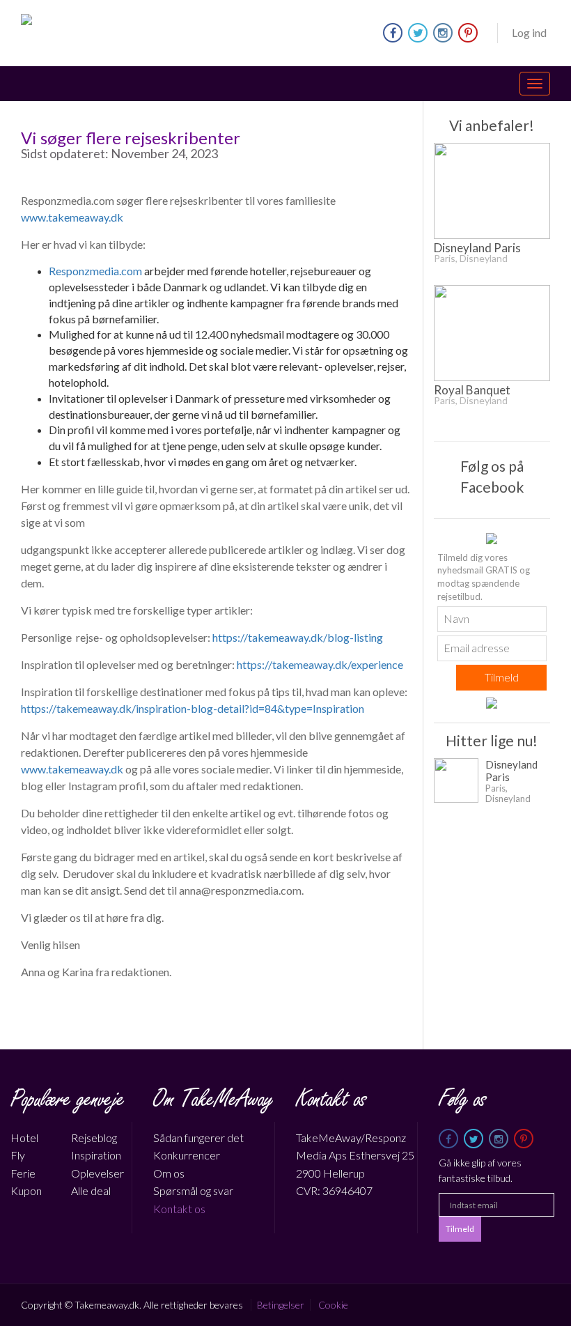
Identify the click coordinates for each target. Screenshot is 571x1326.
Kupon (26, 1190)
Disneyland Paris (477, 250)
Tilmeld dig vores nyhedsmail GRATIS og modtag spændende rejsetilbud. (483, 577)
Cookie (333, 1305)
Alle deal (91, 1190)
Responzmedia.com (95, 270)
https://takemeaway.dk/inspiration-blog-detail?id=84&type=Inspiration (192, 708)
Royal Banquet (472, 392)
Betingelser (280, 1305)
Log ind (529, 32)
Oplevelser (97, 1173)
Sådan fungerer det (198, 1137)
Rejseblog (94, 1137)
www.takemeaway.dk (72, 217)
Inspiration (96, 1155)
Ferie (23, 1173)
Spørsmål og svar (193, 1190)
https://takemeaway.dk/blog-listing (297, 637)
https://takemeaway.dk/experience (320, 664)
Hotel (24, 1137)
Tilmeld (502, 677)
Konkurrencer (186, 1155)
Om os (169, 1173)
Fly (17, 1155)
